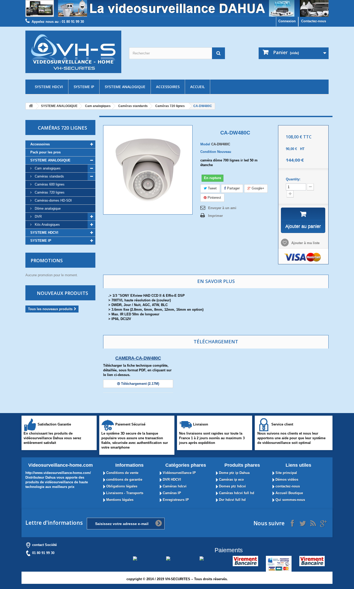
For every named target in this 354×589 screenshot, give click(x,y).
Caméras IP (171, 493)
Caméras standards (133, 106)
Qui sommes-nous (289, 500)
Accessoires (168, 86)
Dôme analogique (47, 208)
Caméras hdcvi (174, 486)
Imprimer (215, 216)
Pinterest (214, 198)
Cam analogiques (98, 106)
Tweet (212, 188)
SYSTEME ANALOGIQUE (125, 86)
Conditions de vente (121, 473)
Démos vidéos (286, 479)
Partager (233, 188)
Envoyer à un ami (222, 208)
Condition (208, 152)
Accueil (197, 86)
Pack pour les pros (45, 152)
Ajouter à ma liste (305, 243)
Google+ (257, 188)
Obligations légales (121, 486)
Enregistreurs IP (175, 500)
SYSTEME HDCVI (49, 86)
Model (205, 144)
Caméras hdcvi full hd (236, 493)
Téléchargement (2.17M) (139, 384)
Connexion (287, 21)
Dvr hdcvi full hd (232, 500)
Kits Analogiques (47, 224)
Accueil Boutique (288, 493)
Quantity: (293, 179)
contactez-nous (287, 486)
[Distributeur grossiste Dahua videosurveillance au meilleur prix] (177, 8)
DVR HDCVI (171, 479)
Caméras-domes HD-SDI (53, 200)
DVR (38, 216)
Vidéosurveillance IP (179, 473)
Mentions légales (119, 500)
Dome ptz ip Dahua (234, 473)
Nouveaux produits (62, 293)
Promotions (47, 260)
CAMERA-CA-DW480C (138, 358)
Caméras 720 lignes (170, 106)
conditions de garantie (123, 479)
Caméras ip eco (231, 479)
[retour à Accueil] (31, 106)
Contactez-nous (313, 21)
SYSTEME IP (84, 86)
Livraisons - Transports (124, 493)
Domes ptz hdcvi (232, 486)
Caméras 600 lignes (49, 184)
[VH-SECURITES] (73, 52)
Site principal (285, 473)
